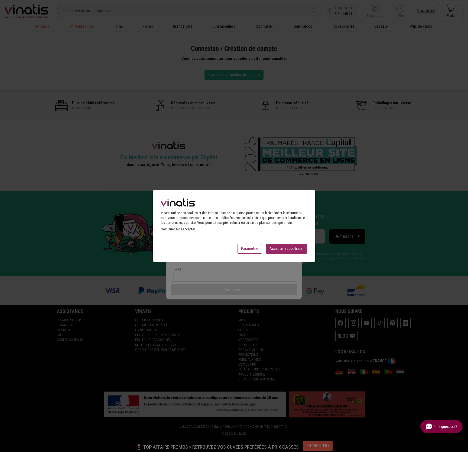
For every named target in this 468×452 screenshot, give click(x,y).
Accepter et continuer (286, 248)
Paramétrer (249, 248)
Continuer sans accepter (178, 229)
